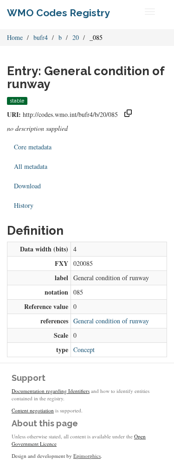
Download (27, 185)
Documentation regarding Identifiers (51, 390)
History (23, 205)
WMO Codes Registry (58, 13)
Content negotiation (33, 410)
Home (15, 37)
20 (75, 37)
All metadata (30, 166)
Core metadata (33, 146)
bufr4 (40, 37)
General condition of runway (111, 320)
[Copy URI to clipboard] (128, 114)
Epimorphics (87, 455)
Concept (84, 349)
